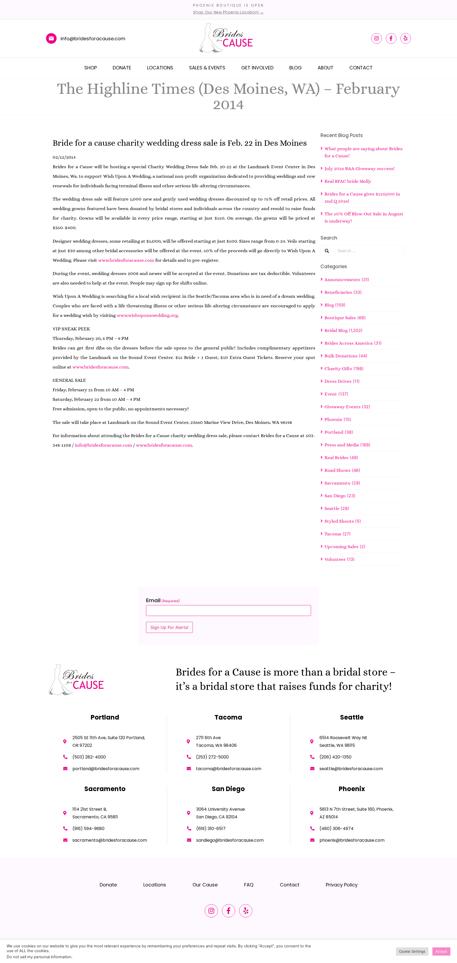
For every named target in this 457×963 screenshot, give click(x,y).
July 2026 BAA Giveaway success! (360, 168)
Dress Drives (338, 381)
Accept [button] (441, 951)
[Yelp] (405, 38)
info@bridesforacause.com (103, 445)
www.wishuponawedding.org (147, 315)
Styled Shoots (339, 521)
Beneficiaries (338, 292)
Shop (90, 67)
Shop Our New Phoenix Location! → (228, 12)
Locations (160, 67)
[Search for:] (368, 250)
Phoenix (333, 419)
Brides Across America (349, 343)
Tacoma (333, 533)
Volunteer (335, 559)
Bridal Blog (336, 330)
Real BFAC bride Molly (348, 181)
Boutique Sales (340, 317)
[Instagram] (376, 38)
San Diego (335, 495)
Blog (295, 67)
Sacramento (337, 483)
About (325, 67)
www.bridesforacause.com (126, 260)
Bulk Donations (341, 355)
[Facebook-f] (391, 38)
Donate (122, 67)
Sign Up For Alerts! (169, 627)
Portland (334, 432)
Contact (361, 67)
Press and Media (342, 444)
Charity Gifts (338, 368)
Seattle (332, 508)
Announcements (342, 279)
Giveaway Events (342, 406)
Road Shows (337, 470)
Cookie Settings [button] (412, 951)
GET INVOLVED (257, 67)
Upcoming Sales (341, 546)
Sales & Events (207, 67)
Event (331, 394)
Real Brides (336, 457)
